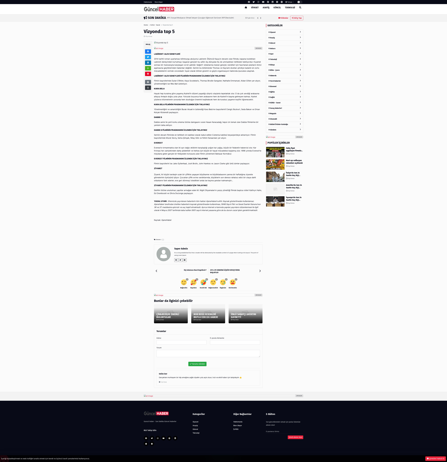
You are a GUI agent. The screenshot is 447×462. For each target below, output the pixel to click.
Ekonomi (273, 86)
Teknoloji (290, 7)
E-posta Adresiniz (217, 338)
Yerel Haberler (275, 81)
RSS (236, 429)
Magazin (273, 114)
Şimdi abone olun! (295, 437)
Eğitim (272, 92)
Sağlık (272, 97)
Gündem (273, 130)
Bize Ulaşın (159, 2)
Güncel (277, 7)
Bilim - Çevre (275, 70)
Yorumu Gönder (198, 364)
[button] (257, 18)
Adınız (158, 338)
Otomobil (273, 119)
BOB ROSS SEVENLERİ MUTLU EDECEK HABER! (206, 316)
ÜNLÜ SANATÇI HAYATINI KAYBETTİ (243, 316)
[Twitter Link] (180, 260)
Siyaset (255, 7)
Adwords (273, 76)
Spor (272, 54)
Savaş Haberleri (276, 108)
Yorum (159, 348)
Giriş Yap (298, 18)
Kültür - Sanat (155, 25)
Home (146, 25)
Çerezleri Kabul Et (436, 458)
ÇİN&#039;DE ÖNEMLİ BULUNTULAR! (167, 316)
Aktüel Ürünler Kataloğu (279, 124)
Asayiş (266, 7)
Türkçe (290, 2)
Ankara (272, 49)
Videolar (284, 18)
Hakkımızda (148, 2)
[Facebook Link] (176, 260)
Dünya (272, 65)
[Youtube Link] (185, 260)
